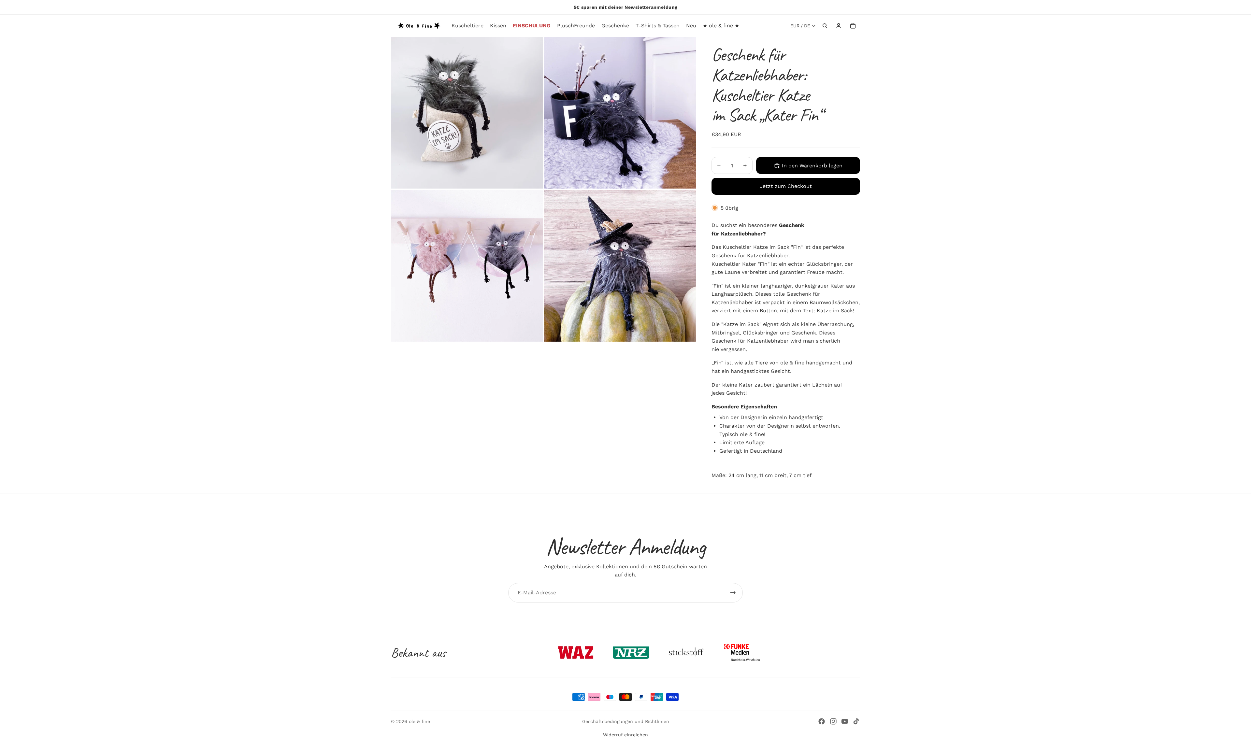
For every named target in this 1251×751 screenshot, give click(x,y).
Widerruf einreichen (625, 734)
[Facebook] (822, 721)
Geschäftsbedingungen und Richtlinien (625, 721)
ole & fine (419, 721)
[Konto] (838, 26)
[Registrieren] (733, 593)
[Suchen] (825, 26)
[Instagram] (833, 721)
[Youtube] (845, 721)
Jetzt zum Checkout (786, 186)
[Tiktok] (856, 721)
